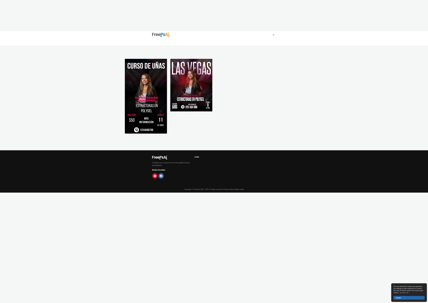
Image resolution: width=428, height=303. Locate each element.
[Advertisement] (214, 15)
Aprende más (403, 293)
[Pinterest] (155, 176)
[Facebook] (161, 176)
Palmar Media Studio (236, 189)
